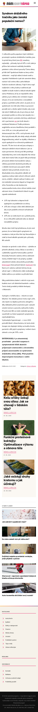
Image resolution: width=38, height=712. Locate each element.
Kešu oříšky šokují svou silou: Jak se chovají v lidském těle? (16, 403)
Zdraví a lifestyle (31, 366)
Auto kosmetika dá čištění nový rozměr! (17, 595)
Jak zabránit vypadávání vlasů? (14, 522)
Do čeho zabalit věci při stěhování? (15, 539)
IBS (21, 60)
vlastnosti (29, 265)
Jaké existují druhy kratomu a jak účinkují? (17, 480)
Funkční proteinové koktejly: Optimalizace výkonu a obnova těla (18, 442)
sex (15, 121)
